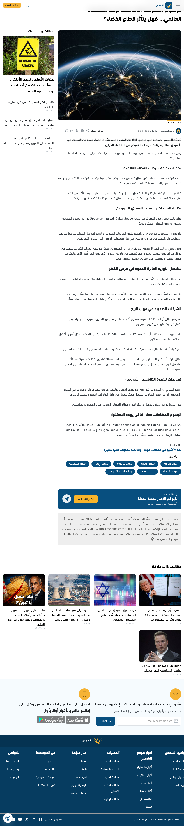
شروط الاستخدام (46, 785)
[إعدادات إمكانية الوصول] (8, 818)
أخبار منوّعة (79, 753)
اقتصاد (83, 761)
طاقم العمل (48, 769)
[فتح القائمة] (177, 5)
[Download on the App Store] (77, 720)
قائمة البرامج (177, 769)
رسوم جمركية (171, 464)
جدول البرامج (177, 777)
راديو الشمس (174, 753)
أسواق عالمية (148, 464)
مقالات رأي (146, 799)
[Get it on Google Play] (51, 720)
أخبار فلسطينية (144, 767)
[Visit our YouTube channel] (21, 819)
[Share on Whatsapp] (67, 131)
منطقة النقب (112, 777)
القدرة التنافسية (77, 464)
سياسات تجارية (124, 464)
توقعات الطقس (78, 793)
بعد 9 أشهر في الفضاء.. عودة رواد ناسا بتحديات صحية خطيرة (142, 450)
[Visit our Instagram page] (35, 819)
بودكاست (179, 785)
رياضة (84, 769)
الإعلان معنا (12, 761)
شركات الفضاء (170, 471)
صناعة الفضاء (147, 471)
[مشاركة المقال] (88, 131)
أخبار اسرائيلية (144, 775)
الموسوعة (81, 777)
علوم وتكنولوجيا (78, 785)
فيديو (149, 807)
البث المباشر (10, 5)
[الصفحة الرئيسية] (163, 5)
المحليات (113, 753)
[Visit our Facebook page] (42, 819)
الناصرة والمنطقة (110, 769)
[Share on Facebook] (83, 131)
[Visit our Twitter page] (28, 819)
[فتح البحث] (27, 5)
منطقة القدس (112, 761)
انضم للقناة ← (85, 499)
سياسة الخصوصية (45, 777)
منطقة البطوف (111, 799)
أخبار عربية (146, 783)
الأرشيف (14, 777)
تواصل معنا (13, 769)
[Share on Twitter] (78, 131)
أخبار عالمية (146, 791)
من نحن (51, 761)
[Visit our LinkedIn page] (14, 819)
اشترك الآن (105, 721)
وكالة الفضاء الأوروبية (120, 471)
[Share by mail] (73, 131)
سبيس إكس (101, 464)
